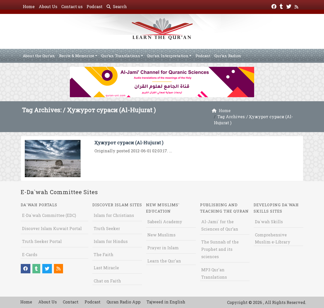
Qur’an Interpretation (168, 55)
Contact (70, 301)
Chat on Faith (107, 280)
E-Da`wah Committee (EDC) (49, 215)
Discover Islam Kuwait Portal (52, 228)
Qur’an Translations (120, 55)
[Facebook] (274, 6)
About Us (48, 6)
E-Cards (29, 254)
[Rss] (297, 6)
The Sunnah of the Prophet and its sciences (220, 249)
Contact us (72, 6)
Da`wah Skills (269, 221)
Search (119, 6)
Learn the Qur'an (164, 260)
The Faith (103, 254)
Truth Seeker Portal (42, 241)
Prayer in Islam (163, 247)
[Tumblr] (282, 6)
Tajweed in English (166, 301)
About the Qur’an (39, 55)
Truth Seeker (107, 228)
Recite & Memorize (76, 55)
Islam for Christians (114, 215)
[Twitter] (289, 6)
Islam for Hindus (111, 241)
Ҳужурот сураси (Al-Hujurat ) (129, 142)
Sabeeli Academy (164, 221)
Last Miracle (106, 267)
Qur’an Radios (227, 55)
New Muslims (161, 234)
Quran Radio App (123, 301)
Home (29, 6)
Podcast (95, 6)
